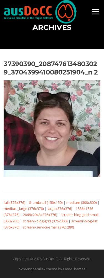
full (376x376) (14, 202)
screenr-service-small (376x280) (48, 227)
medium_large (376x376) (24, 208)
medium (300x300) (81, 202)
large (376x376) (59, 208)
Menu (95, 11)
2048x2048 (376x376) (40, 214)
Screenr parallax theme (38, 268)
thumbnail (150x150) (46, 202)
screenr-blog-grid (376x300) (45, 221)
